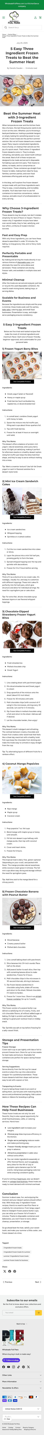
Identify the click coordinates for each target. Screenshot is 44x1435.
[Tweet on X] (4, 1271)
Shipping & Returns (30, 1429)
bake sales (6, 310)
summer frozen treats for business (16, 1260)
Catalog (10, 1427)
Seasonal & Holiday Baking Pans (12, 1429)
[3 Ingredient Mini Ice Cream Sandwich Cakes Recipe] (22, 488)
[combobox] (22, 27)
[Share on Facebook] (9, 1271)
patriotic (34, 1162)
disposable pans (23, 262)
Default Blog (12, 34)
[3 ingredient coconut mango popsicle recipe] (22, 767)
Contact (18, 1427)
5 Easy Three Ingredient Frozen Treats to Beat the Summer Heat (20, 36)
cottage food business (19, 1182)
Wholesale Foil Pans (13, 1424)
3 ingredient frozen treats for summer (17, 1252)
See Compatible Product (22, 382)
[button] (40, 17)
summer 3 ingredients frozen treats (16, 1256)
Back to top (21, 1324)
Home (4, 34)
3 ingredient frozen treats (13, 1248)
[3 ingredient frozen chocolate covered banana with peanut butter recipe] (22, 898)
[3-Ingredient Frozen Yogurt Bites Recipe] (22, 352)
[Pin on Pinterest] (14, 1271)
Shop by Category (28, 1427)
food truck (21, 1179)
